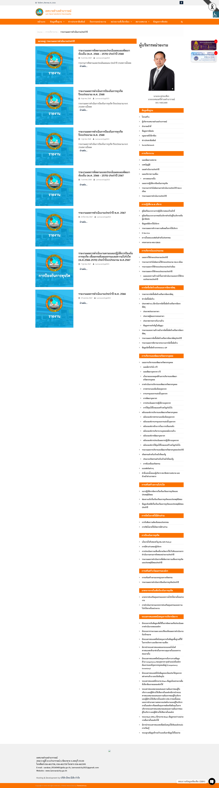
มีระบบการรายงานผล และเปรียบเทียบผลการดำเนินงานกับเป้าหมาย (163, 633)
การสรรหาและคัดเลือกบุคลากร (155, 389)
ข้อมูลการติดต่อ (160, 22)
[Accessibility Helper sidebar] (216, 14)
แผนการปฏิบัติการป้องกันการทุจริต (155, 183)
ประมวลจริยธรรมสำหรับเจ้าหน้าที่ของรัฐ (158, 459)
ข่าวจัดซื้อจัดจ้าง (148, 299)
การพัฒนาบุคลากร (150, 398)
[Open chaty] (211, 781)
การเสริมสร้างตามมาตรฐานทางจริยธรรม (157, 577)
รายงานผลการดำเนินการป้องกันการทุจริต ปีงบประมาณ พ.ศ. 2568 (100, 92)
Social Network (148, 145)
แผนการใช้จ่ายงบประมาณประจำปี (155, 257)
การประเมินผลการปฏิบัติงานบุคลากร (157, 403)
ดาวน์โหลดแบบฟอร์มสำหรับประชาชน (156, 238)
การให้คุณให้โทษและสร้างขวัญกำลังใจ (157, 407)
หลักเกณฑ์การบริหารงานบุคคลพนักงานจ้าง (159, 431)
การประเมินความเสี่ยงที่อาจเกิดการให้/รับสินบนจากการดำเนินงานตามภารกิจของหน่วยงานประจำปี (162, 553)
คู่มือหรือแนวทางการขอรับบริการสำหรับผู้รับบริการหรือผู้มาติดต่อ (162, 217)
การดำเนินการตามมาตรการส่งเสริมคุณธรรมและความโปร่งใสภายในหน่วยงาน (162, 606)
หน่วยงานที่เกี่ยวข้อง (120, 22)
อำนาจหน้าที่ (146, 126)
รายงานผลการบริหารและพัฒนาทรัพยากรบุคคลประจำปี (163, 450)
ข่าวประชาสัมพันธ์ (76, 22)
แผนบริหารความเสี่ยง (150, 174)
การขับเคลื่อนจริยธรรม (151, 464)
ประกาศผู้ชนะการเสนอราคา (153, 316)
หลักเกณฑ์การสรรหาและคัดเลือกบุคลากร (159, 417)
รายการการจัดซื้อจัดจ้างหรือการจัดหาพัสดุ (157, 294)
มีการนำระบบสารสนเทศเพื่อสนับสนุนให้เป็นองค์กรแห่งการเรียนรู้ (162, 726)
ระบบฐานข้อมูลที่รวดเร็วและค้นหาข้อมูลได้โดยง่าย (161, 733)
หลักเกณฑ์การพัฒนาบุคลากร (154, 435)
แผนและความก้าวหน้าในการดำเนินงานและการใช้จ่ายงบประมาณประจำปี (163, 277)
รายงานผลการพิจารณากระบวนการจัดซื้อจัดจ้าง (160, 343)
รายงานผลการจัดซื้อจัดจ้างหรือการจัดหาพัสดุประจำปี (162, 338)
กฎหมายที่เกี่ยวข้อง (149, 135)
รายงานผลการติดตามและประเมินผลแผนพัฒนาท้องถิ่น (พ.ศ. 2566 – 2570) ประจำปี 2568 (104, 52)
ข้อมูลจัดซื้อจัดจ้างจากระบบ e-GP (154, 347)
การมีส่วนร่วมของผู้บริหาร (151, 546)
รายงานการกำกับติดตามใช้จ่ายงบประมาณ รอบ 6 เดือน (162, 262)
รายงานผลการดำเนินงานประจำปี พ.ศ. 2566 (102, 293)
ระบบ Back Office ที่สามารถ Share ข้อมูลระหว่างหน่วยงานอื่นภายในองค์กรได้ (162, 718)
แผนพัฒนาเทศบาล (149, 160)
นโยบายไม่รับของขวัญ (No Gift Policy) (156, 542)
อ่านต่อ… (83, 66)
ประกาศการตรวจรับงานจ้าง (153, 321)
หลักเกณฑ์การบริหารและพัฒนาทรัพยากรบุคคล (160, 412)
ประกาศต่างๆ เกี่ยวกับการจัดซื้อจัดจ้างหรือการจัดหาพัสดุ (161, 305)
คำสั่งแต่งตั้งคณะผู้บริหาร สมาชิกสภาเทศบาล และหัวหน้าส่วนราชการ (161, 474)
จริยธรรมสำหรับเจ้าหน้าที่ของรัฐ (154, 454)
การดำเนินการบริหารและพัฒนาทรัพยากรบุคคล (159, 384)
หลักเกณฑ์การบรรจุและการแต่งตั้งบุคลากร (159, 421)
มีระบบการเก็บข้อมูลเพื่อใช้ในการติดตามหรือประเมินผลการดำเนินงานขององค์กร (163, 625)
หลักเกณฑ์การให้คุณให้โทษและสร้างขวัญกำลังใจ (161, 445)
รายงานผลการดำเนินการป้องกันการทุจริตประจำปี (160, 582)
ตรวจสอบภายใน (149, 178)
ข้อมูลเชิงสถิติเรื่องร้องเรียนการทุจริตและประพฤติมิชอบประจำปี (163, 505)
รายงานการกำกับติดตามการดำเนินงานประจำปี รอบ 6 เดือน (161, 189)
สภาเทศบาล (141, 22)
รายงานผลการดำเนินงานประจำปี (154, 196)
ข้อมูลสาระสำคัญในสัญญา (153, 325)
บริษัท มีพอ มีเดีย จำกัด (70, 777)
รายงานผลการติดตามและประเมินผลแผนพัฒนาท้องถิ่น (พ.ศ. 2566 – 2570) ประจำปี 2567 (104, 173)
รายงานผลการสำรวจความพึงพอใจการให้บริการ (160, 228)
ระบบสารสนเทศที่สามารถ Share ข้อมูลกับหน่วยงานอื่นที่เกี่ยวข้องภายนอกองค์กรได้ (162, 682)
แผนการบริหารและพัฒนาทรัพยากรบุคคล (157, 362)
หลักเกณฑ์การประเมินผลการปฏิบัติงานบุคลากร (161, 440)
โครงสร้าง (145, 117)
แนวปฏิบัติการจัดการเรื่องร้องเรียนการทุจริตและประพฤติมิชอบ (160, 493)
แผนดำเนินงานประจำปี (150, 169)
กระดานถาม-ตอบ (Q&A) (151, 242)
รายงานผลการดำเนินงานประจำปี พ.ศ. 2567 (102, 212)
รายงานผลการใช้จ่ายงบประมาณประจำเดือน (158, 267)
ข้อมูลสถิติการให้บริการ (150, 223)
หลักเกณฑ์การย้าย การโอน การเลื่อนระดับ (158, 426)
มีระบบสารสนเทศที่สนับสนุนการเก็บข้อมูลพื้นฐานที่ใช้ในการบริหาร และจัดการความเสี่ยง (162, 641)
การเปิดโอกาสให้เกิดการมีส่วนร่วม (154, 527)
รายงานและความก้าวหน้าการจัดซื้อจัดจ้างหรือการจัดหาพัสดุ (162, 332)
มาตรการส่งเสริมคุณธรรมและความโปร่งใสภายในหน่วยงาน (163, 598)
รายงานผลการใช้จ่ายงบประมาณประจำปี (157, 271)
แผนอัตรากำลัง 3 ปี (150, 367)
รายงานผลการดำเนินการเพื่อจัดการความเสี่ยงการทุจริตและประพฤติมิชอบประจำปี (162, 561)
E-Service (146, 233)
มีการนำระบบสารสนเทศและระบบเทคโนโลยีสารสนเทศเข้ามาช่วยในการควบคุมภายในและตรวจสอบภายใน (161, 650)
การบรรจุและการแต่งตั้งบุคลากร (155, 393)
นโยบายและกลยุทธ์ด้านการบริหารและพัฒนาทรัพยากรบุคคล (160, 378)
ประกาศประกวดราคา (151, 311)
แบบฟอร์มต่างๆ (148, 468)
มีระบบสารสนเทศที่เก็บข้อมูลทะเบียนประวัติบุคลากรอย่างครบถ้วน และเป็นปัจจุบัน (162, 674)
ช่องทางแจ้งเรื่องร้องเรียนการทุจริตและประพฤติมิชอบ (162, 499)
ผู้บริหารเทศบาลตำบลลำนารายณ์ (154, 121)
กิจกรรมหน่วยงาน (98, 22)
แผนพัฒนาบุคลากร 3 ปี (152, 371)
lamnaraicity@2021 (103, 58)
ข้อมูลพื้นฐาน (56, 22)
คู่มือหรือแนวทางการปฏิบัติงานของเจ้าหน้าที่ (158, 211)
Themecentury (81, 785)
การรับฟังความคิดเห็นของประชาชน (155, 522)
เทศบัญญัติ (146, 165)
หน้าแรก (41, 22)
